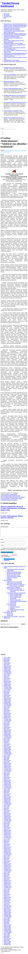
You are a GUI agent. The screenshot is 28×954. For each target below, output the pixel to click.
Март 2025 (6, 679)
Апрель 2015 (7, 844)
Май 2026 (6, 661)
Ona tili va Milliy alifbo (15, 594)
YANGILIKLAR (8, 612)
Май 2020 (6, 759)
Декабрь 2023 (7, 700)
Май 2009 (6, 922)
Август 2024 (7, 689)
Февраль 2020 (7, 763)
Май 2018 (6, 792)
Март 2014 (6, 862)
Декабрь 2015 (7, 833)
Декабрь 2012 (7, 883)
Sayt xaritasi (7, 15)
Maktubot (12, 608)
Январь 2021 (7, 748)
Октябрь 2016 (7, 819)
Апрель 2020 (7, 760)
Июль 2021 (7, 739)
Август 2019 (7, 771)
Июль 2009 (7, 919)
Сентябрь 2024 (8, 688)
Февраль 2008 (7, 941)
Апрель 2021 (7, 744)
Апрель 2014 (7, 861)
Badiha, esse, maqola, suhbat (14, 572)
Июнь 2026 (7, 660)
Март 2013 (6, 879)
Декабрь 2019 (7, 766)
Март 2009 (6, 923)
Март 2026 (6, 664)
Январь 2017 (7, 815)
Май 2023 (6, 709)
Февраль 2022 (7, 730)
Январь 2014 (7, 865)
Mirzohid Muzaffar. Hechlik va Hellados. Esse (15, 33)
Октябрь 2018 (7, 785)
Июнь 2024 (7, 692)
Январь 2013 (7, 881)
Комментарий (4, 526)
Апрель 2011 (7, 902)
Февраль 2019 (7, 780)
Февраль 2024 (7, 698)
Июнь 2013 (7, 874)
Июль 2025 (7, 675)
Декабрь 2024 (7, 684)
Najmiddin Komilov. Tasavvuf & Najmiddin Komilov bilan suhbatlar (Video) (14, 35)
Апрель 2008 (7, 939)
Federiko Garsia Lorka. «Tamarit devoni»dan (15, 61)
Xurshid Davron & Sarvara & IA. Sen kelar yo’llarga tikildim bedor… (14, 48)
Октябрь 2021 (7, 735)
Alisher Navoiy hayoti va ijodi (14, 581)
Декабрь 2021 (7, 732)
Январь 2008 (7, 943)
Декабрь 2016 (7, 816)
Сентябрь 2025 (8, 673)
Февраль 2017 (7, 813)
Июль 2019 (7, 773)
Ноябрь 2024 (7, 685)
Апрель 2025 (7, 678)
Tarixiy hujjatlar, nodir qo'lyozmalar (15, 597)
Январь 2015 (7, 848)
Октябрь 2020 (7, 752)
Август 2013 (7, 872)
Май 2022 (6, 725)
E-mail (2, 542)
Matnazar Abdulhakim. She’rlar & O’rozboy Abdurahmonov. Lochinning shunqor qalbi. (13, 508)
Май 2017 (6, 809)
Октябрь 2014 (7, 852)
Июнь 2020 (7, 757)
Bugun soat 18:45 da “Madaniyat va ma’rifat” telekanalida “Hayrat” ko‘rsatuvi (15, 27)
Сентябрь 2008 (8, 932)
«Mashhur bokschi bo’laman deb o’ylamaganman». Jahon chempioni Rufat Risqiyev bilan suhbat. (14, 31)
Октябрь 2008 (7, 930)
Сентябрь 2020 (8, 753)
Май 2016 (6, 826)
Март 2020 (6, 762)
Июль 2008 (7, 934)
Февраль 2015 (7, 847)
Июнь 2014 (7, 858)
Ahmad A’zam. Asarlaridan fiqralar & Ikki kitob (15, 53)
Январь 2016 (7, 831)
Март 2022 (6, 728)
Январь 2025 (7, 682)
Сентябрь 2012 (8, 887)
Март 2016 (6, 829)
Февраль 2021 (7, 746)
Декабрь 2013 (7, 866)
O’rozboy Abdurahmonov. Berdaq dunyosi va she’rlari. (12, 516)
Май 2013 (6, 876)
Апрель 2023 (7, 710)
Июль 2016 (7, 823)
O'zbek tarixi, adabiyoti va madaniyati (17, 150)
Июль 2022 (7, 723)
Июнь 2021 (7, 741)
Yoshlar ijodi (13, 602)
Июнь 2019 (7, 774)
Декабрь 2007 (7, 944)
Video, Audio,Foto (11, 611)
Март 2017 (6, 812)
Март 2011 (6, 904)
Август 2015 (7, 838)
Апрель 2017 (7, 810)
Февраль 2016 (7, 830)
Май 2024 (6, 693)
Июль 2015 (7, 840)
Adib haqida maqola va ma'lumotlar (15, 569)
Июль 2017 (7, 806)
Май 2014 (6, 859)
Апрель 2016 (7, 827)
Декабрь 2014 (7, 849)
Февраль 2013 (7, 880)
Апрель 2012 (7, 894)
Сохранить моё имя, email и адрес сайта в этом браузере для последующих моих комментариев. (14, 548)
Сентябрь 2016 (8, 820)
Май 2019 (6, 776)
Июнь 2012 (7, 891)
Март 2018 (6, 795)
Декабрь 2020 (7, 749)
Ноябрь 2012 (7, 884)
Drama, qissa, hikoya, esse (13, 574)
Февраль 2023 (7, 713)
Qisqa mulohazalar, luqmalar (14, 576)
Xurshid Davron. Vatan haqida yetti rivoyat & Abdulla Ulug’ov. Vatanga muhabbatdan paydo (15, 24)
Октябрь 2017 (7, 802)
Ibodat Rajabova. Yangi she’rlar (11, 60)
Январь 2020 (7, 764)
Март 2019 (6, 778)
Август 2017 (7, 805)
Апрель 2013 (7, 877)
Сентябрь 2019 (8, 770)
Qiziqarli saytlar (8, 16)
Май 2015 (6, 842)
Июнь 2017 (7, 808)
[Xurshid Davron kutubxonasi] (14, 5)
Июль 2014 (7, 856)
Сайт (2, 545)
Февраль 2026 (7, 666)
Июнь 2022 (7, 724)
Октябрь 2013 (7, 869)
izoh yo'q (9, 152)
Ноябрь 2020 (7, 751)
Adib (5, 150)
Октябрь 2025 (7, 671)
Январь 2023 (7, 714)
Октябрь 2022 (7, 718)
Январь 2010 (7, 911)
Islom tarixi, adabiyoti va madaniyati (16, 584)
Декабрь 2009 (7, 912)
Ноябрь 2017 (7, 801)
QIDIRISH (6, 560)
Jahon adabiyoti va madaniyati (14, 588)
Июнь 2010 (7, 908)
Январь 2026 (7, 667)
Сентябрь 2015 (8, 837)
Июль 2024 (7, 691)
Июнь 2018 (7, 791)
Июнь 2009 (7, 920)
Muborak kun (10, 613)
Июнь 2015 (7, 841)
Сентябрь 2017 (8, 803)
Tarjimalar (9, 579)
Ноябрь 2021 (7, 734)
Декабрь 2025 (7, 668)
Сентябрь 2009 (8, 916)
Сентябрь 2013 (8, 870)
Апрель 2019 (7, 777)
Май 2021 (6, 742)
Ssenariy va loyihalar (12, 577)
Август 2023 (7, 706)
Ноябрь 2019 (7, 767)
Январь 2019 (7, 781)
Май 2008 (6, 937)
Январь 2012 (7, 898)
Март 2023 (6, 712)
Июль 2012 (7, 890)
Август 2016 (7, 822)
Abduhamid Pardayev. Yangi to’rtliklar (13, 43)
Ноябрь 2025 (7, 670)
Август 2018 (7, 788)
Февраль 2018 (7, 796)
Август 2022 (7, 721)
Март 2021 (6, 745)
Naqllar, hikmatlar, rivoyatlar (17, 609)
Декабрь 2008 (7, 927)
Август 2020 (7, 755)
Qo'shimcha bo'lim (11, 604)
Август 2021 (7, 738)
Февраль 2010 (7, 909)
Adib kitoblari (10, 570)
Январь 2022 (7, 731)
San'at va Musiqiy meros (16, 595)
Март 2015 (6, 845)
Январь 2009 (7, 926)
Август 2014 (7, 855)
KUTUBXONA (8, 580)
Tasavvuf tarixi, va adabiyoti (17, 586)
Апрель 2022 (7, 727)
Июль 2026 (7, 659)
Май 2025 (6, 677)
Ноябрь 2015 (7, 834)
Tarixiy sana (10, 615)
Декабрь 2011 (7, 900)
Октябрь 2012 (7, 886)
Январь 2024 (7, 699)
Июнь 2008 (7, 936)
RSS (5, 18)
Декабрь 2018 (7, 783)
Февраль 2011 (7, 905)
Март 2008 (6, 940)
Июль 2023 (7, 707)
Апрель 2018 (7, 794)
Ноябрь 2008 (7, 929)
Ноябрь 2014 (7, 851)
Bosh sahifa (6, 13)
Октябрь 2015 (7, 835)
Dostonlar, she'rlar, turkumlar (14, 573)
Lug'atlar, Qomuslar (15, 606)
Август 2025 (7, 674)
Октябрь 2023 (7, 703)
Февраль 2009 (7, 925)
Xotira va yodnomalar (15, 599)
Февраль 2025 (7, 681)
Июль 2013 (7, 873)
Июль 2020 (7, 756)
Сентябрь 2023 (8, 705)
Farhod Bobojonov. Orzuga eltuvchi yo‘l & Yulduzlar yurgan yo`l (14, 55)
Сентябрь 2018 (8, 787)
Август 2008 (7, 933)
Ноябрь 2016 (7, 817)
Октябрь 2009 (7, 915)
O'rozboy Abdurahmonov (11, 494)
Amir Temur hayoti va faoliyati (14, 583)
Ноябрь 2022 (7, 717)
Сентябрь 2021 (8, 737)
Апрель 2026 (7, 663)
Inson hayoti (13, 605)
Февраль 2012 (7, 897)
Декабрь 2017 (7, 799)
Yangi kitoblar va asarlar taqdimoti (18, 601)
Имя (2, 539)
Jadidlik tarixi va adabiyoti (13, 587)
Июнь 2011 (7, 901)
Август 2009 (7, 918)
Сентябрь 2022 (8, 720)
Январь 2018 (7, 798)
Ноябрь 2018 (7, 784)
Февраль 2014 (7, 863)
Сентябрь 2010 (8, 906)
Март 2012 (6, 895)
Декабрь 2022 (7, 716)
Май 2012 (6, 893)
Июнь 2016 (7, 824)
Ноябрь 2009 (7, 913)
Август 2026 (7, 657)
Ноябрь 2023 (7, 702)
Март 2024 (6, 696)
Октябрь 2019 (7, 769)
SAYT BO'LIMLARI (9, 559)
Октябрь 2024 (7, 686)
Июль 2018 (7, 790)
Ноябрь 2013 (7, 868)
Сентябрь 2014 (8, 854)
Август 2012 (7, 888)
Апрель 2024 (7, 695)
